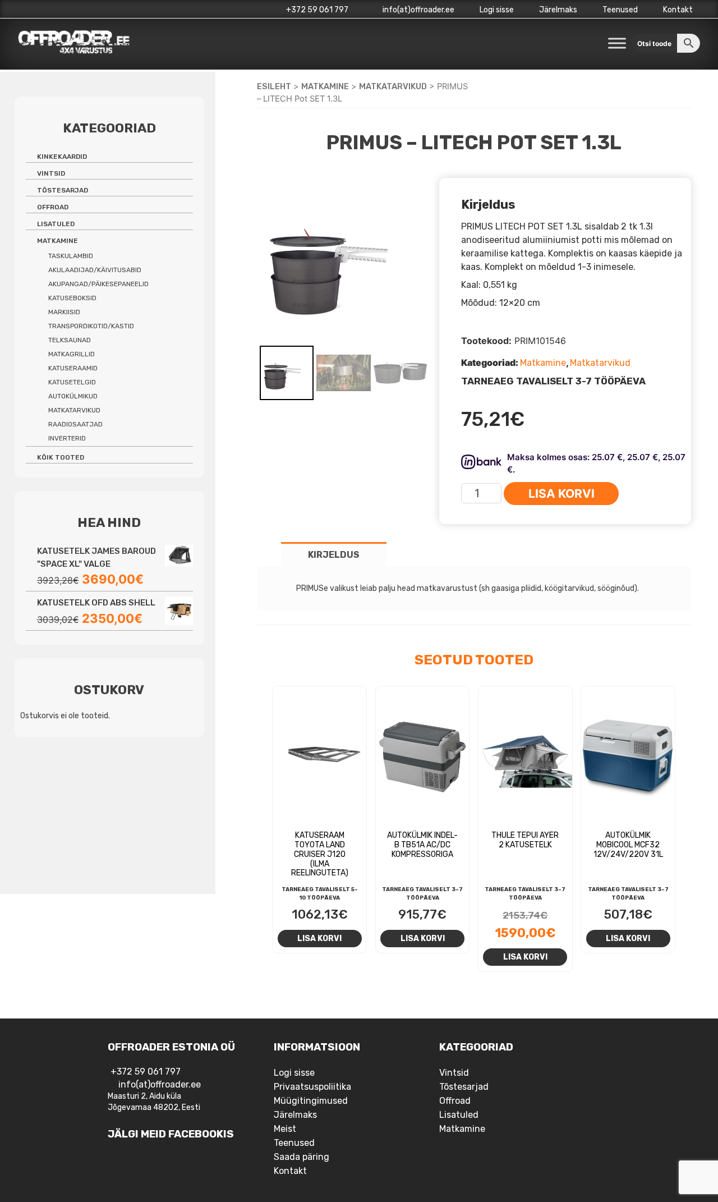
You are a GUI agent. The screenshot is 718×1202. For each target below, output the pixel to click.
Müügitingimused (311, 1100)
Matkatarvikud (393, 86)
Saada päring (301, 1156)
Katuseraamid (73, 368)
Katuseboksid (72, 298)
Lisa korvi (561, 494)
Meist (285, 1128)
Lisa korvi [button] (319, 938)
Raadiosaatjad (75, 424)
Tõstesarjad (62, 190)
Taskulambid (70, 256)
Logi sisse (497, 10)
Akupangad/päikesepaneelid (98, 284)
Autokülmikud (73, 396)
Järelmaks (558, 10)
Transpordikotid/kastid (91, 326)
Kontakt (678, 10)
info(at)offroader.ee (417, 10)
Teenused (620, 10)
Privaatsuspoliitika (312, 1086)
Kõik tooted (60, 457)
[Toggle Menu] (617, 43)
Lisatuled (56, 224)
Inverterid (67, 438)
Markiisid (64, 312)
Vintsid (51, 173)
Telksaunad (69, 340)
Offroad (52, 207)
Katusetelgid (72, 382)
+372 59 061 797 (317, 10)
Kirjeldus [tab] (334, 554)
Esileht (274, 86)
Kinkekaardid (62, 156)
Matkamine (325, 86)
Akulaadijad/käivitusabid (94, 270)
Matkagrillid (71, 354)
